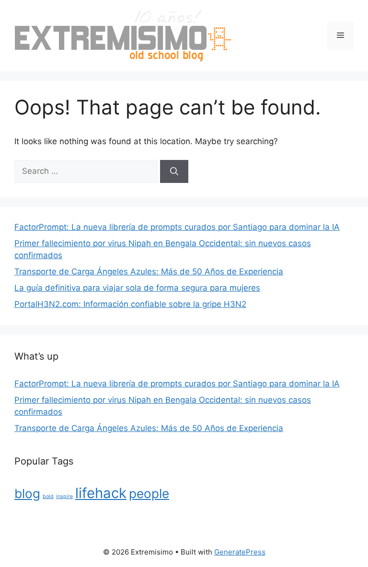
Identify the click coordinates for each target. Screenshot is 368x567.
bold (48, 496)
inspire (64, 496)
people (149, 493)
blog (27, 493)
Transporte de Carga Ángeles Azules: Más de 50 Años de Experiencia (148, 271)
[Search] (174, 171)
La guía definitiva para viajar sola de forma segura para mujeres (137, 288)
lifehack (100, 493)
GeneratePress (239, 551)
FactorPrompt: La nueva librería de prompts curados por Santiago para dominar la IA (177, 227)
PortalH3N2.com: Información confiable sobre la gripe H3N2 (130, 304)
